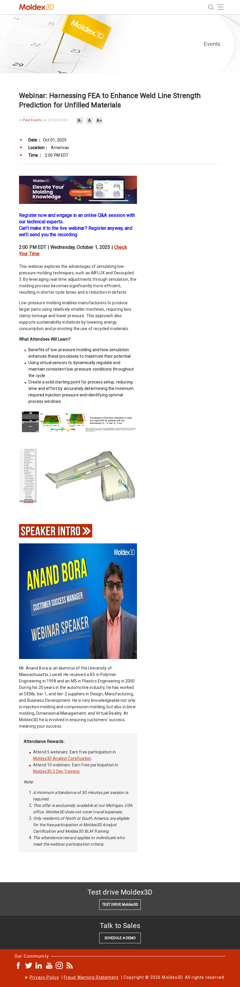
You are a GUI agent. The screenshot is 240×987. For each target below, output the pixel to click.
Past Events (33, 120)
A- (80, 120)
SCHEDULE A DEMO (120, 938)
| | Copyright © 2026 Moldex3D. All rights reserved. (127, 977)
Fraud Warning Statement (91, 977)
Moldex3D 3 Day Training (56, 771)
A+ (99, 120)
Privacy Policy (44, 977)
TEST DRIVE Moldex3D (120, 905)
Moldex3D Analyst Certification (62, 758)
